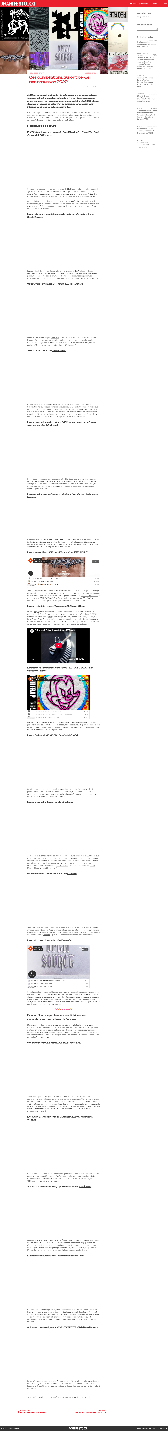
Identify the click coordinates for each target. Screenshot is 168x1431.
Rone (53, 544)
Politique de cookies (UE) (146, 144)
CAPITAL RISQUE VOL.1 (89, 596)
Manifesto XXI (25, 1410)
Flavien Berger (32, 544)
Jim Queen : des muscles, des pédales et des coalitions (146, 44)
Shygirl (34, 619)
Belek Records (90, 1327)
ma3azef (90, 1314)
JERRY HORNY (80, 552)
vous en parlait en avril (48, 539)
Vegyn (36, 612)
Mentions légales (143, 142)
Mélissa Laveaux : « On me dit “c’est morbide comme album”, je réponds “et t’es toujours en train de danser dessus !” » (146, 63)
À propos (140, 140)
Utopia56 (40, 1386)
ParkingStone (32, 407)
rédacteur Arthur (41, 417)
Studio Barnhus (35, 217)
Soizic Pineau (141, 95)
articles (133, 4)
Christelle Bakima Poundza (142, 54)
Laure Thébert (102, 1410)
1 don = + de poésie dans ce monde (77, 1397)
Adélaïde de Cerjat (36, 73)
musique (95, 86)
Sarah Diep (140, 75)
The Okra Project (62, 1106)
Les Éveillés (85, 1186)
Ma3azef (79, 1255)
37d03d (73, 735)
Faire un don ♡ (143, 148)
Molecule (31, 497)
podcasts (143, 4)
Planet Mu (55, 338)
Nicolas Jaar (47, 1319)
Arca (50, 617)
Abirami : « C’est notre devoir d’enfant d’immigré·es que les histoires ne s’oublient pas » (146, 82)
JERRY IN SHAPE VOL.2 (41, 587)
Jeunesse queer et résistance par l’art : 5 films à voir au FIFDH (145, 131)
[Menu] (165, 3)
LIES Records (45, 135)
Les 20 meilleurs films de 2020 (33, 1412)
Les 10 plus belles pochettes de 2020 (91, 1412)
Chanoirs (72, 873)
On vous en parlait (34, 404)
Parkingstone (59, 350)
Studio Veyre (162, 1428)
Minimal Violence (73, 1174)
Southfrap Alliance (37, 670)
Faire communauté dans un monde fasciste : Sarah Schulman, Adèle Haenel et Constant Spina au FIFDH (147, 115)
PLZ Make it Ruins (76, 606)
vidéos (154, 4)
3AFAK (77, 1042)
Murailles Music (65, 802)
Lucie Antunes (62, 866)
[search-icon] (160, 3)
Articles (88, 86)
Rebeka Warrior (82, 544)
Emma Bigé (140, 40)
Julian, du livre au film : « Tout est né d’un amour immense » (146, 99)
